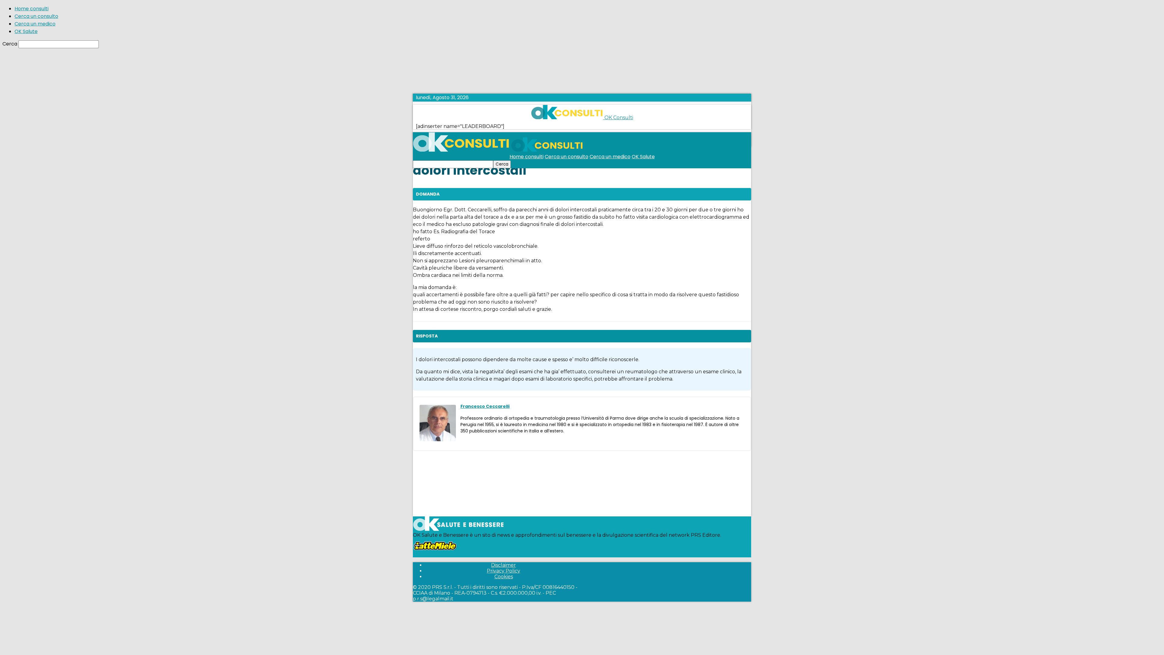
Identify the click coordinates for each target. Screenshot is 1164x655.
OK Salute (26, 31)
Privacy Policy (503, 571)
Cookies (503, 576)
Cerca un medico (35, 23)
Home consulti (31, 8)
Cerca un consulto (36, 16)
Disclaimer (503, 565)
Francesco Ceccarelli (485, 406)
